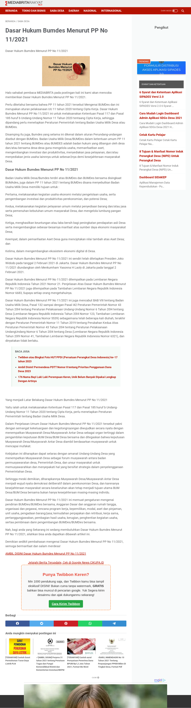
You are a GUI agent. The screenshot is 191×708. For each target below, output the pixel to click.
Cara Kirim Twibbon (66, 603)
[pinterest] (66, 624)
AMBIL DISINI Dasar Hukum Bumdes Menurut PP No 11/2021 (45, 553)
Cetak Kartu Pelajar (152, 135)
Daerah (74, 10)
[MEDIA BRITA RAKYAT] (25, 3)
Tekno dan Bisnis (34, 10)
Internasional (111, 10)
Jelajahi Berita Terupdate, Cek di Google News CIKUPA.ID (66, 562)
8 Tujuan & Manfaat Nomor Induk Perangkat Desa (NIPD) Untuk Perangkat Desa (161, 156)
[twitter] (42, 624)
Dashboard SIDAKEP (153, 177)
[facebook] (17, 624)
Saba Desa (57, 10)
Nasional (90, 10)
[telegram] (114, 624)
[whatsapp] (90, 624)
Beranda (11, 10)
